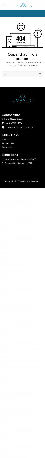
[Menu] (3, 4)
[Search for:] (22, 74)
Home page (32, 65)
